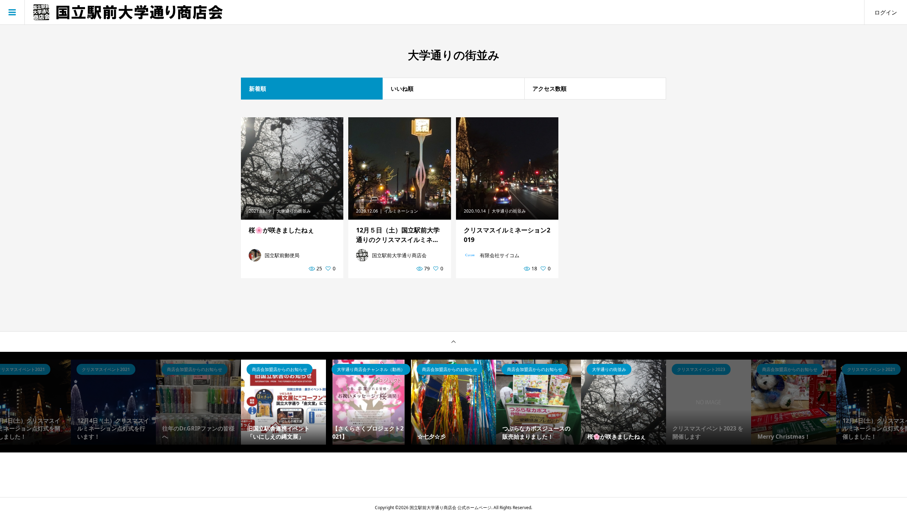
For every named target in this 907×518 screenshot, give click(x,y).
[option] (113, 402)
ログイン (885, 12)
